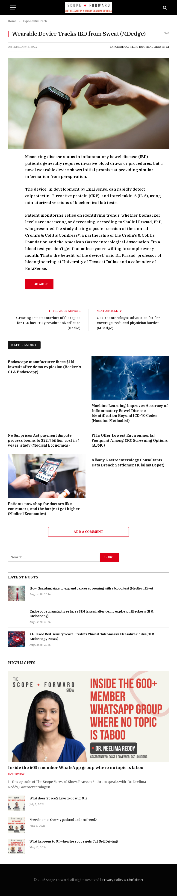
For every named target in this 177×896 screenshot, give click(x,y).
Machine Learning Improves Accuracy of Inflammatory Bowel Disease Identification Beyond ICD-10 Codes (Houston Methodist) (129, 413)
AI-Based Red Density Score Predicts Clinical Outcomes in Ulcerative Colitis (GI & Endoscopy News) (92, 636)
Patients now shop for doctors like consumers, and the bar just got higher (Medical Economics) (44, 508)
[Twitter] (12, 178)
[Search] (164, 7)
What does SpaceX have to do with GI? (58, 798)
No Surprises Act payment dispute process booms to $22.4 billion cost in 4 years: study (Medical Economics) (44, 440)
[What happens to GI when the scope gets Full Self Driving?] (16, 846)
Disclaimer (135, 880)
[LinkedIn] (12, 189)
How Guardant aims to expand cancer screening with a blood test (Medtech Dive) (91, 588)
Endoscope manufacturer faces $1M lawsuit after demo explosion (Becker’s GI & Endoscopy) (44, 367)
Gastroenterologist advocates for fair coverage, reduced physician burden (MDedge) (128, 322)
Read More (39, 284)
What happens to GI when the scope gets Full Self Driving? (74, 841)
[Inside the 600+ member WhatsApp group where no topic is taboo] (88, 716)
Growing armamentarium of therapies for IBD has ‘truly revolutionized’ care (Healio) (48, 322)
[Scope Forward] (88, 7)
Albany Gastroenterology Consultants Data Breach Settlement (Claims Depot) (127, 462)
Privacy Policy (112, 880)
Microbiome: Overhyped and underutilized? (63, 820)
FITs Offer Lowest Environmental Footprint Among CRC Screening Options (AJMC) (129, 440)
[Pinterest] (12, 200)
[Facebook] (12, 168)
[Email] (12, 210)
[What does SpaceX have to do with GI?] (16, 803)
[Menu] (13, 7)
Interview (16, 774)
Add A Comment (88, 532)
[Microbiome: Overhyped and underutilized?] (16, 825)
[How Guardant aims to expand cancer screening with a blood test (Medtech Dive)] (16, 593)
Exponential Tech (124, 46)
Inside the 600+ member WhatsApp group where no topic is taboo (75, 767)
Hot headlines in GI (154, 46)
